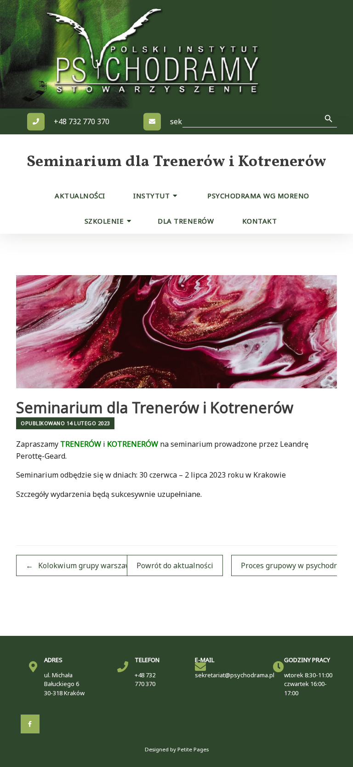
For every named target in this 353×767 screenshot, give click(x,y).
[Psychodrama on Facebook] (30, 724)
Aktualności (80, 195)
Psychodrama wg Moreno (258, 195)
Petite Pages (193, 749)
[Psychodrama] (151, 54)
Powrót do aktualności (175, 565)
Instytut (151, 195)
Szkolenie (104, 220)
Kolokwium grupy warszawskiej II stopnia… (107, 565)
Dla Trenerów (186, 220)
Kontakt (259, 220)
